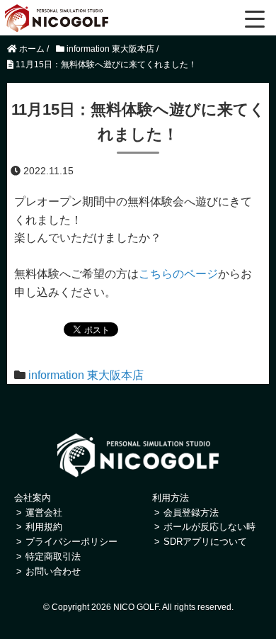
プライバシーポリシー (71, 541)
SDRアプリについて (205, 541)
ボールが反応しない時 (209, 526)
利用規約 (43, 526)
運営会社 (43, 512)
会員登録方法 (191, 512)
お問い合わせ (53, 571)
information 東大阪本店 (86, 375)
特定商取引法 (53, 556)
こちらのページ (178, 274)
